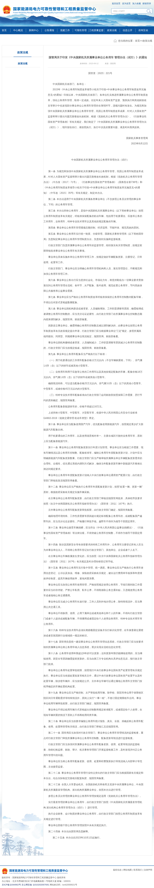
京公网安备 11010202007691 (35, 884)
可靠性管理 (81, 30)
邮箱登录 (147, 3)
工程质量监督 (96, 30)
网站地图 (127, 870)
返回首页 (116, 3)
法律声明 (148, 870)
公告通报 (49, 30)
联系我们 (138, 870)
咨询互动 (143, 30)
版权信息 (117, 870)
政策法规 (112, 30)
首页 (4, 30)
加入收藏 (136, 3)
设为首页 (126, 3)
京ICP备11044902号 (11, 884)
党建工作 (65, 30)
